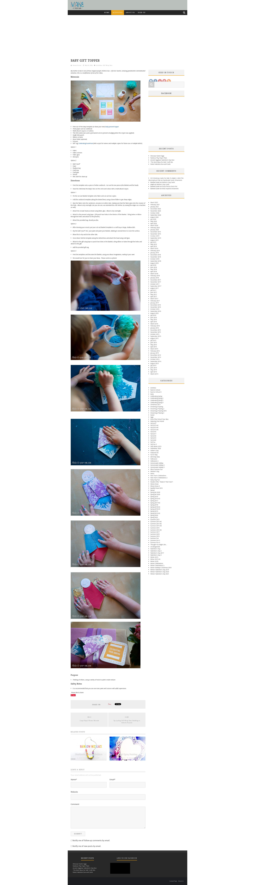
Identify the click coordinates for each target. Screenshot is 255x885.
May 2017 (153, 294)
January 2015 (154, 353)
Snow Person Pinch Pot (169, 186)
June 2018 (153, 267)
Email (112, 779)
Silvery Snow (154, 484)
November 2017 (155, 282)
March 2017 (154, 299)
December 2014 (155, 355)
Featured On (154, 453)
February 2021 (155, 205)
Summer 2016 (154, 528)
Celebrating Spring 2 (156, 398)
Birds (152, 394)
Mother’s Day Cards (168, 182)
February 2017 (155, 301)
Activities (118, 12)
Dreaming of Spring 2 (157, 409)
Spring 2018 (154, 505)
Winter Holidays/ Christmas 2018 (160, 568)
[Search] (184, 12)
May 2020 (153, 221)
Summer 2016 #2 (156, 530)
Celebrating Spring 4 (156, 402)
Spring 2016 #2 (155, 499)
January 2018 (154, 278)
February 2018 (155, 276)
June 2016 (153, 317)
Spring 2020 (154, 515)
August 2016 (154, 313)
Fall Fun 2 (153, 444)
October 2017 (154, 284)
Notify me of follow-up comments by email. (91, 840)
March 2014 (154, 374)
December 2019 (155, 232)
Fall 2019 (153, 438)
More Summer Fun (156, 469)
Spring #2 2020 (155, 492)
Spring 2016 (154, 496)
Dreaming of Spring (156, 407)
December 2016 (155, 305)
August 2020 (154, 217)
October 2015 (154, 334)
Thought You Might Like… (158, 545)
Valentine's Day (155, 549)
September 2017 (155, 286)
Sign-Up (141, 12)
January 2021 (154, 207)
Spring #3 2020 (155, 494)
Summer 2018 (154, 534)
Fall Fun (152, 442)
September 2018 (155, 261)
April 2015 (153, 347)
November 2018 (155, 257)
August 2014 (154, 363)
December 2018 (155, 255)
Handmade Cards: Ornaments (172, 180)
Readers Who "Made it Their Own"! (161, 482)
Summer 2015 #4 (156, 526)
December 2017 (155, 280)
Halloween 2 (154, 461)
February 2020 (155, 228)
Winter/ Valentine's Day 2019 (159, 570)
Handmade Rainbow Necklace (88, 754)
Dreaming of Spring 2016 (158, 411)
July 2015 (153, 340)
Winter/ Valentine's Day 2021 (159, 574)
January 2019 (154, 253)
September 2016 (155, 311)
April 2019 (153, 246)
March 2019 (154, 248)
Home (106, 12)
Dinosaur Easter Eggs (157, 156)
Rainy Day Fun (155, 480)
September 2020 (155, 215)
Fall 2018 (153, 436)
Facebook (166, 93)
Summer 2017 (154, 532)
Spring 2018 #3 (155, 509)
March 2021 (154, 202)
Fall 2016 (153, 432)
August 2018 (154, 263)
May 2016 (153, 319)
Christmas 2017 (155, 404)
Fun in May (153, 455)
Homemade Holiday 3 (157, 467)
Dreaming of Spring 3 (157, 413)
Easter (152, 415)
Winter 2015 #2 (155, 559)
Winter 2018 (154, 561)
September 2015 (155, 336)
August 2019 (154, 240)
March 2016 (154, 324)
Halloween (153, 459)
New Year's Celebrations (158, 476)
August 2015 (154, 338)
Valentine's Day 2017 (157, 553)
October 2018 (154, 259)
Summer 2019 (154, 536)
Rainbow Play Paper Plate (158, 158)
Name (74, 779)
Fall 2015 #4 (154, 430)
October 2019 (154, 236)
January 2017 (154, 303)
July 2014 (153, 365)
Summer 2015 (154, 519)
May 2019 (153, 244)
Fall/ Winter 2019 (155, 446)
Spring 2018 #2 (155, 507)
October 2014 (154, 359)
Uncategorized (155, 547)
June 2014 (153, 368)
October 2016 (154, 309)
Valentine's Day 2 (155, 551)
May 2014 (153, 370)
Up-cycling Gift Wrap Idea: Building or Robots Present (127, 722)
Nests (152, 473)
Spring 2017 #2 (155, 503)
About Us (130, 12)
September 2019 (155, 238)
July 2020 (153, 219)
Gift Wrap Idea (107, 65)
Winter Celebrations (156, 563)
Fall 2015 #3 (154, 427)
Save (74, 695)
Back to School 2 (155, 392)
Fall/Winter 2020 (155, 448)
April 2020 (153, 223)
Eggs (151, 417)
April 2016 (153, 322)
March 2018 (154, 273)
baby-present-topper (112, 127)
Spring (152, 490)
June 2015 (153, 342)
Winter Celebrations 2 (157, 565)
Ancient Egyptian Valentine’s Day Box (162, 160)
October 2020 (154, 213)
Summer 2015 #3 (156, 524)
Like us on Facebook (127, 858)
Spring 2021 (154, 517)
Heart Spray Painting (127, 754)
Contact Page (173, 881)
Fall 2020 (153, 440)
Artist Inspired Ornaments (170, 189)
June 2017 (153, 292)
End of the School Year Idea (159, 419)
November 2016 (155, 307)
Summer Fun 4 (155, 542)
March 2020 (154, 225)
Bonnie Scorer (77, 65)
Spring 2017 (154, 501)
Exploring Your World (157, 421)
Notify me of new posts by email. (87, 846)
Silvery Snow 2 (155, 486)
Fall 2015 (153, 423)
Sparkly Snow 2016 (156, 488)
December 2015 (155, 330)
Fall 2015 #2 (154, 425)
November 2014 (155, 357)
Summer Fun (154, 538)
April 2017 (153, 296)
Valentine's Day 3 (155, 555)
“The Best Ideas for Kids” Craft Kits (161, 162)
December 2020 (155, 209)
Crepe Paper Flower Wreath (89, 720)
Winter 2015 (154, 557)
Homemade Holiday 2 (157, 465)
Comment (75, 804)
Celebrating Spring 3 (156, 400)
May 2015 (153, 345)
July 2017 (153, 290)
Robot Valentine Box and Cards (160, 164)
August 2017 (154, 288)
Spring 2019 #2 (155, 513)
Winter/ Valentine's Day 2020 (159, 572)
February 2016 (155, 326)
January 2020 (154, 230)
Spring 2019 (154, 511)
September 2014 (155, 361)
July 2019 (153, 242)
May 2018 (153, 269)
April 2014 (153, 372)
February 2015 (155, 351)
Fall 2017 (153, 434)
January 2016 (154, 328)
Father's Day (154, 450)
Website (74, 792)
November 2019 (155, 234)
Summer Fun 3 (155, 540)
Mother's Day (154, 471)
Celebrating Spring (156, 396)
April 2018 (153, 271)
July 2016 (153, 315)
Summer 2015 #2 (156, 522)
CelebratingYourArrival (86, 143)
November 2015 (155, 332)
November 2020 (155, 211)
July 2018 (153, 265)
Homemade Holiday (156, 463)
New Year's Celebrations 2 (158, 478)
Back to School (155, 390)
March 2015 (154, 349)
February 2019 (155, 251)
